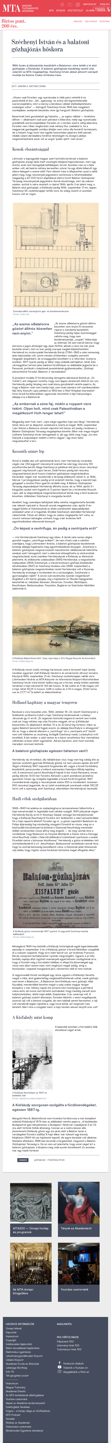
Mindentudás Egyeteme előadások (24, 1430)
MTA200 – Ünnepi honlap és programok (31, 1230)
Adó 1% (10, 1371)
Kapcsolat (90, 4)
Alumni (90, 10)
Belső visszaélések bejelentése (22, 1348)
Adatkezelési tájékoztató (19, 1344)
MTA (51, 10)
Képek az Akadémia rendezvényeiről (25, 1403)
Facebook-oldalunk (73, 1363)
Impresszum (12, 1336)
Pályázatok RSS (65, 1341)
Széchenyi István (56, 1159)
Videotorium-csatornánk (18, 1426)
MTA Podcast (13, 1414)
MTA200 (60, 10)
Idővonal (105, 21)
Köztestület (75, 10)
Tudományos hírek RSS (69, 1349)
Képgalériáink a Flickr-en (76, 1371)
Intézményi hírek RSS (68, 1345)
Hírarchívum (12, 1383)
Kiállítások (91, 21)
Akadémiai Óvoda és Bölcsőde (22, 1363)
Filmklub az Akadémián (18, 1422)
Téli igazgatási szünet (17, 1375)
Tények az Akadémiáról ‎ (76, 1228)
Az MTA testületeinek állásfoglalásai (25, 1395)
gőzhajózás (39, 1159)
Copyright (11, 1340)
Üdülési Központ (14, 1359)
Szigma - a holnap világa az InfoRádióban (28, 1410)
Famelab (10, 1418)
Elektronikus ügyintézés (18, 1351)
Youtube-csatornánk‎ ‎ (74, 1289)
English (105, 4)
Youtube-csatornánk (16, 1399)
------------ (12, 1379)
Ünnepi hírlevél (14, 1328)
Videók (101, 10)
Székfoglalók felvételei (18, 1407)
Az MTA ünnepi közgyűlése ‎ (23, 1291)
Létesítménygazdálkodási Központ (24, 1355)
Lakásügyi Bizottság (16, 1367)
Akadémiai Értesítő (16, 1391)
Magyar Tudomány (15, 1387)
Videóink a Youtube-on (75, 1367)
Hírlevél (78, 21)
